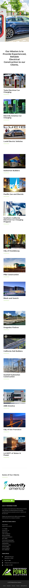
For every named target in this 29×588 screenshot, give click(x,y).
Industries (9, 585)
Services (13, 585)
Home (4, 585)
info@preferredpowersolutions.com (12, 562)
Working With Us (24, 585)
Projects (17, 585)
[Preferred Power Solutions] (9, 3)
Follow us (6, 500)
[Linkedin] (11, 500)
